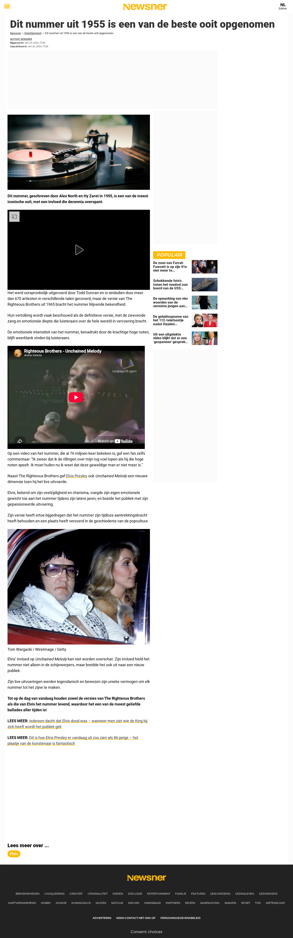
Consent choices (146, 931)
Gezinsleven (244, 893)
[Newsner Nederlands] (145, 7)
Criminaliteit (98, 893)
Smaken (230, 903)
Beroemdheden (27, 893)
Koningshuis (81, 903)
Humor (61, 903)
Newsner (15, 33)
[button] (79, 250)
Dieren (118, 893)
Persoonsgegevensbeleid (180, 918)
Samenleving (210, 903)
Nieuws (133, 903)
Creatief (76, 893)
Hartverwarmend (22, 903)
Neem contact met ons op (136, 918)
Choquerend (54, 893)
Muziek (101, 903)
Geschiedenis (220, 893)
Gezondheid (268, 893)
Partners (173, 903)
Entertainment (32, 33)
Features (198, 893)
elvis (14, 853)
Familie (180, 893)
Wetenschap (275, 903)
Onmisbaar (152, 903)
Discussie (135, 893)
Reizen (190, 903)
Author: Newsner (21, 39)
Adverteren (102, 918)
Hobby (46, 903)
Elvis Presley (76, 476)
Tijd (258, 903)
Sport (245, 903)
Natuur (117, 903)
